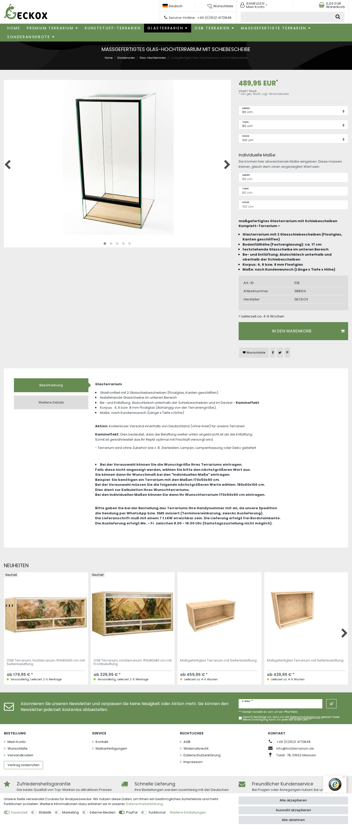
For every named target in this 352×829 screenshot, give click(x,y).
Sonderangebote (28, 36)
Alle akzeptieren (293, 800)
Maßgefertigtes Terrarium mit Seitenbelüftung (218, 661)
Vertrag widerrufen (23, 765)
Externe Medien (102, 812)
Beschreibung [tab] (51, 385)
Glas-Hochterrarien (153, 58)
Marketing (70, 812)
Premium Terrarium (50, 28)
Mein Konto (16, 741)
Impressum (193, 761)
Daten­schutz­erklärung (202, 755)
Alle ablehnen (293, 819)
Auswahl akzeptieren (293, 810)
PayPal (132, 812)
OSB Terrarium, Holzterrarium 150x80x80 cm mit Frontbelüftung (133, 662)
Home (13, 28)
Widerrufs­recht (195, 748)
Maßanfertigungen (111, 748)
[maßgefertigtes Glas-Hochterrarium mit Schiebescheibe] (117, 193)
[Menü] (344, 778)
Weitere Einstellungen (188, 812)
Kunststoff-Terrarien (113, 28)
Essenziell (19, 812)
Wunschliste (255, 352)
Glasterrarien (165, 28)
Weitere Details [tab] (51, 402)
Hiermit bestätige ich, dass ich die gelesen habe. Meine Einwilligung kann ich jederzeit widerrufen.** (291, 718)
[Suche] (338, 17)
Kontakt (102, 741)
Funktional (157, 812)
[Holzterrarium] (25, 12)
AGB (186, 741)
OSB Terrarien (212, 28)
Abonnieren (331, 703)
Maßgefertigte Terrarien (273, 28)
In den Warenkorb (291, 331)
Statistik (45, 812)
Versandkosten (279, 94)
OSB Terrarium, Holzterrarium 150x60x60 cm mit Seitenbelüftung (46, 662)
